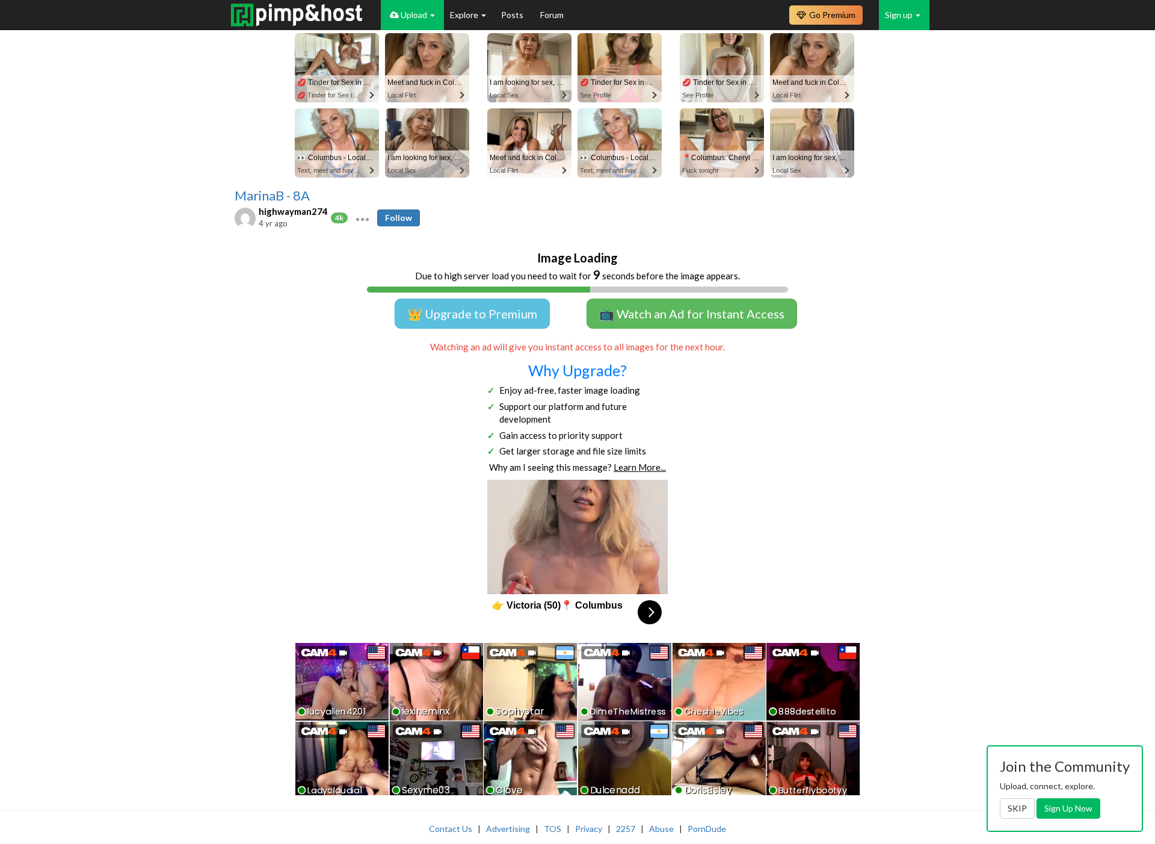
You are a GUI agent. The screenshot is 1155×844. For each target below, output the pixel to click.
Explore (465, 15)
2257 (625, 829)
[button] (362, 218)
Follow (398, 218)
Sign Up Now (1068, 808)
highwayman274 (293, 211)
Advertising (508, 829)
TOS (552, 829)
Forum (552, 15)
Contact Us (450, 829)
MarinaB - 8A (272, 195)
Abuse (661, 829)
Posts (513, 15)
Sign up (899, 15)
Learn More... (640, 467)
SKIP (1017, 808)
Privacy (588, 829)
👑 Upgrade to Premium (472, 313)
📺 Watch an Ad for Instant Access (691, 313)
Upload (414, 15)
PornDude (707, 829)
